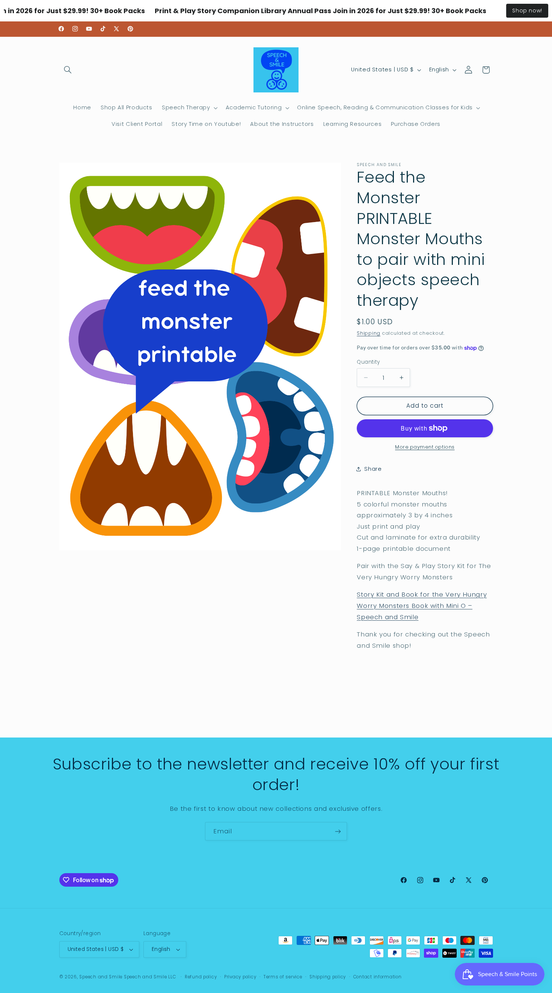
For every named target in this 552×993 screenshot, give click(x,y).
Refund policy (201, 977)
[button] (68, 70)
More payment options (425, 447)
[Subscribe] (338, 831)
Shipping (368, 333)
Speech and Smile (100, 977)
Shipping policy (327, 977)
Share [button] (373, 469)
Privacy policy (240, 977)
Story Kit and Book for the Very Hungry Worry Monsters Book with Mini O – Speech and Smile (422, 605)
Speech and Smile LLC (150, 977)
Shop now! (527, 10)
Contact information (377, 977)
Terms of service (283, 977)
